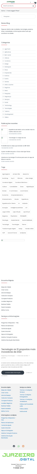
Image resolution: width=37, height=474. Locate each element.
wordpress (23, 233)
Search (33, 6)
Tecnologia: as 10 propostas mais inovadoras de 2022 (18, 350)
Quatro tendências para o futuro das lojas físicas (15, 151)
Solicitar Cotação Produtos (9, 337)
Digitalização (30, 186)
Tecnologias (11, 356)
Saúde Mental (15, 220)
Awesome (26, 174)
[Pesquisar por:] (18, 16)
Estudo (17, 199)
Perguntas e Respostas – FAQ (9, 323)
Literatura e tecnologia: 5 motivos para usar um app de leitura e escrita (17, 158)
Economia (5, 195)
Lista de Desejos (6, 293)
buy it (12, 178)
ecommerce (24, 191)
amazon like (16, 174)
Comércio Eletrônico (21, 182)
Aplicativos (8, 52)
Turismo (7, 111)
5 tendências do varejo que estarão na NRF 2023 (15, 146)
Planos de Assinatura (7, 326)
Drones (4, 191)
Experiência (25, 199)
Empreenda (8, 73)
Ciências (19, 178)
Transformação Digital (9, 228)
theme (24, 224)
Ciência (7, 58)
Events (6, 79)
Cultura (4, 186)
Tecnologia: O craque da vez (17, 138)
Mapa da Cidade (6, 287)
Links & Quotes (9, 85)
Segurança (4, 356)
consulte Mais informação (12, 372)
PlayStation (14, 216)
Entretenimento (7, 199)
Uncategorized (9, 114)
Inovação (5, 208)
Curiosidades (13, 186)
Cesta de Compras (7, 296)
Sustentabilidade (27, 220)
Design (7, 64)
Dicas (6, 70)
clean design (29, 178)
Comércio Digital (7, 182)
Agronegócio (6, 174)
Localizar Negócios (6, 301)
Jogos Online (6, 212)
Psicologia (5, 220)
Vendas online (29, 228)
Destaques (8, 67)
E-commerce (13, 191)
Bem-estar (8, 55)
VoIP (3, 233)
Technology (8, 105)
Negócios (7, 87)
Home (3, 11)
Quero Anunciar (6, 331)
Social (6, 102)
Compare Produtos (7, 298)
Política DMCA (24, 409)
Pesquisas (7, 93)
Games (7, 82)
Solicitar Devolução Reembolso (10, 340)
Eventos (7, 76)
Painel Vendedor (6, 307)
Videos (6, 117)
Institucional (23, 411)
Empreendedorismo (17, 195)
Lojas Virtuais (16, 212)
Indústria (24, 203)
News (6, 90)
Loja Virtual (26, 212)
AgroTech (7, 49)
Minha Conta (5, 310)
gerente (3, 358)
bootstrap (5, 178)
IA (18, 203)
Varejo (20, 228)
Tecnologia (5, 224)
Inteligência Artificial (17, 208)
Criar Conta (4, 290)
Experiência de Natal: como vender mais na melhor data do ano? (21, 130)
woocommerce (12, 233)
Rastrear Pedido (5, 304)
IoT (26, 208)
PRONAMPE (23, 216)
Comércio (7, 61)
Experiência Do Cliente (8, 203)
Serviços (7, 99)
